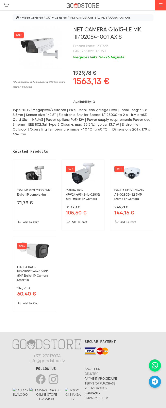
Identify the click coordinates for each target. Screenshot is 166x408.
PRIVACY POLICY (97, 398)
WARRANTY (92, 393)
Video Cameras (32, 17)
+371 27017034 (47, 355)
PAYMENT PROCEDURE (101, 378)
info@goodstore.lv (47, 360)
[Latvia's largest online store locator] (46, 394)
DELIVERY (91, 374)
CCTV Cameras (56, 17)
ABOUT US (92, 369)
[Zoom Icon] (40, 47)
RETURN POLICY (96, 388)
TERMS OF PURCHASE (100, 383)
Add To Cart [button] (31, 222)
